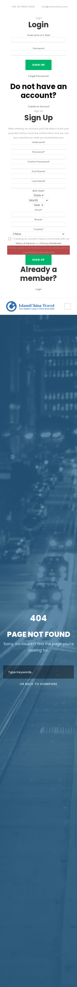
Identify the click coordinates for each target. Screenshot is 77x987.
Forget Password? (38, 76)
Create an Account (38, 106)
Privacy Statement (50, 243)
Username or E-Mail (38, 35)
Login (39, 289)
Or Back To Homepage (38, 684)
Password (38, 48)
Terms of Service (24, 243)
